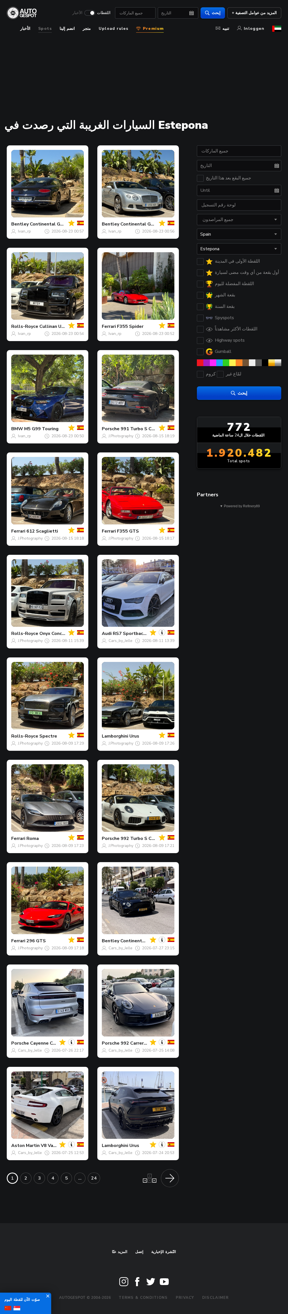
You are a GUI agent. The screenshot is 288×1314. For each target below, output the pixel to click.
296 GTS (36, 941)
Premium (152, 28)
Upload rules (113, 28)
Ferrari (109, 326)
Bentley (20, 224)
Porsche (111, 429)
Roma (32, 838)
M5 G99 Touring (41, 429)
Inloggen (254, 28)
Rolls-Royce (24, 326)
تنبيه (225, 28)
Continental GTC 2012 (144, 224)
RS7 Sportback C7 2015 (139, 633)
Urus (134, 736)
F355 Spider (130, 326)
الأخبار (77, 13)
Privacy (185, 1297)
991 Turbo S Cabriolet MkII (150, 429)
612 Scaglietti (42, 531)
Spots (45, 28)
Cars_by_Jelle (120, 640)
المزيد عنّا (119, 1251)
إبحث (216, 12)
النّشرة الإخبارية (163, 1251)
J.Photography (121, 436)
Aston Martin (25, 1145)
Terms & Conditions (143, 1297)
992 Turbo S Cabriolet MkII (150, 838)
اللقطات (104, 13)
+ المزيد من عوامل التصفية (254, 12)
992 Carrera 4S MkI (141, 1043)
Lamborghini (115, 736)
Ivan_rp (24, 231)
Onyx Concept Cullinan (64, 633)
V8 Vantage (53, 1145)
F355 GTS (128, 531)
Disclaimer (215, 1297)
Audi (107, 633)
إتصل (139, 1251)
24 (94, 1178)
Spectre (48, 736)
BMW (17, 429)
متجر (87, 28)
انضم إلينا (67, 28)
